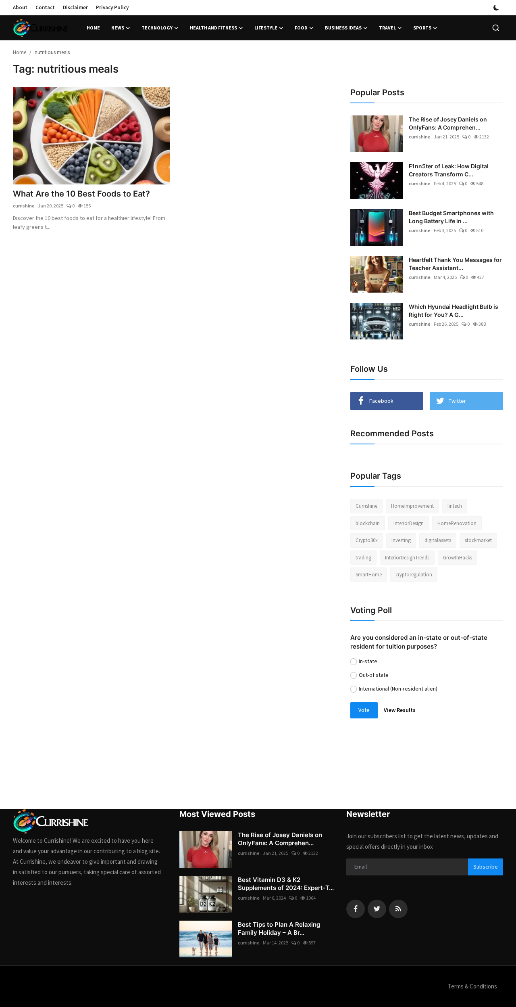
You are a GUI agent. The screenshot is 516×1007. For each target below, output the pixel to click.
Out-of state (374, 674)
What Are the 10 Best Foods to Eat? (81, 194)
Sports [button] (422, 28)
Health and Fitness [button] (213, 28)
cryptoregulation (413, 574)
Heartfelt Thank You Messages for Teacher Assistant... (455, 263)
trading (363, 557)
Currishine (366, 505)
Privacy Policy (112, 7)
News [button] (117, 28)
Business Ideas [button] (343, 28)
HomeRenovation (456, 523)
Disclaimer (75, 7)
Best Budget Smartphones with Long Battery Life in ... (451, 216)
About (20, 7)
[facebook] (355, 909)
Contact (45, 7)
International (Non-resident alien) (398, 688)
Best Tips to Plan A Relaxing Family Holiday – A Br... (279, 928)
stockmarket (478, 540)
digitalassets (437, 540)
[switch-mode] (496, 7)
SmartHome (369, 574)
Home (93, 28)
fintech (454, 505)
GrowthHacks (457, 557)
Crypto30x (367, 540)
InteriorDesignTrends (407, 557)
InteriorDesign (408, 523)
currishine (24, 206)
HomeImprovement (412, 505)
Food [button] (301, 28)
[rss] (398, 909)
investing (401, 540)
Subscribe (485, 866)
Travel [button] (387, 28)
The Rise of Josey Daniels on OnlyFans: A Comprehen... (448, 123)
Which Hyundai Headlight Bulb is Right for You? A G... (453, 310)
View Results (400, 710)
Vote (364, 710)
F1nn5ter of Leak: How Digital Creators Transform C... (449, 170)
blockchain (368, 523)
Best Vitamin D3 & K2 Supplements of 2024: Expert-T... (286, 884)
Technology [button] (157, 28)
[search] (496, 28)
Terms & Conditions (472, 986)
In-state (368, 661)
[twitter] (377, 909)
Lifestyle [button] (265, 28)
